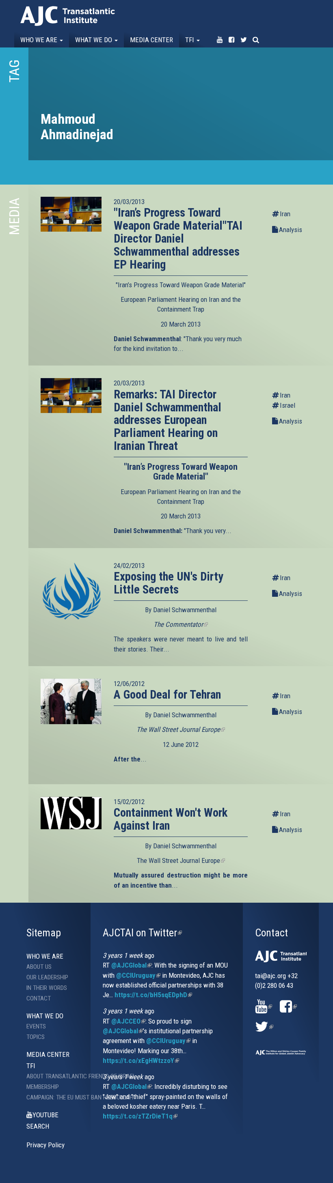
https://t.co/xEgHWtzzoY (141, 1060)
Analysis (290, 230)
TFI (190, 40)
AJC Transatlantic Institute (67, 16)
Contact (38, 998)
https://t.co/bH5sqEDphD (153, 995)
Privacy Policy (45, 1145)
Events (36, 1026)
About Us (39, 966)
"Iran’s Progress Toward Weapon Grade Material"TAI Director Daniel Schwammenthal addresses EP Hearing (178, 238)
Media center (151, 40)
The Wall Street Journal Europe (181, 860)
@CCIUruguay (138, 975)
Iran (285, 214)
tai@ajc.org (270, 976)
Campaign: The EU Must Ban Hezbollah (58, 1097)
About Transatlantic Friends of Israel (58, 1076)
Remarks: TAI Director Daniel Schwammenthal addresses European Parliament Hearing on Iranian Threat (167, 420)
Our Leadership (47, 977)
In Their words (46, 988)
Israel (287, 405)
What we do (94, 40)
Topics (35, 1037)
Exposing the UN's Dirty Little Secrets (168, 583)
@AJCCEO (128, 1021)
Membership (42, 1087)
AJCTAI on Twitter (142, 933)
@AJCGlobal (131, 965)
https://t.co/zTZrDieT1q (140, 1116)
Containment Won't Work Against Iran (170, 819)
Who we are (39, 40)
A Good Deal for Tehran (167, 694)
